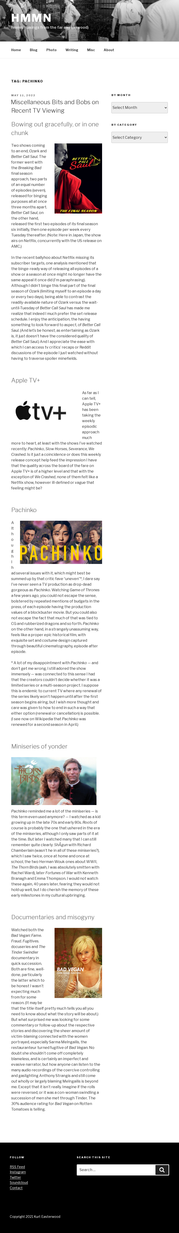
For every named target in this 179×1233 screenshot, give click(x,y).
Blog (34, 50)
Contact (16, 1188)
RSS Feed (17, 1167)
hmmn (31, 17)
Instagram (18, 1172)
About (109, 50)
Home (16, 50)
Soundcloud (19, 1182)
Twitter (15, 1177)
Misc (91, 50)
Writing (71, 50)
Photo (51, 50)
